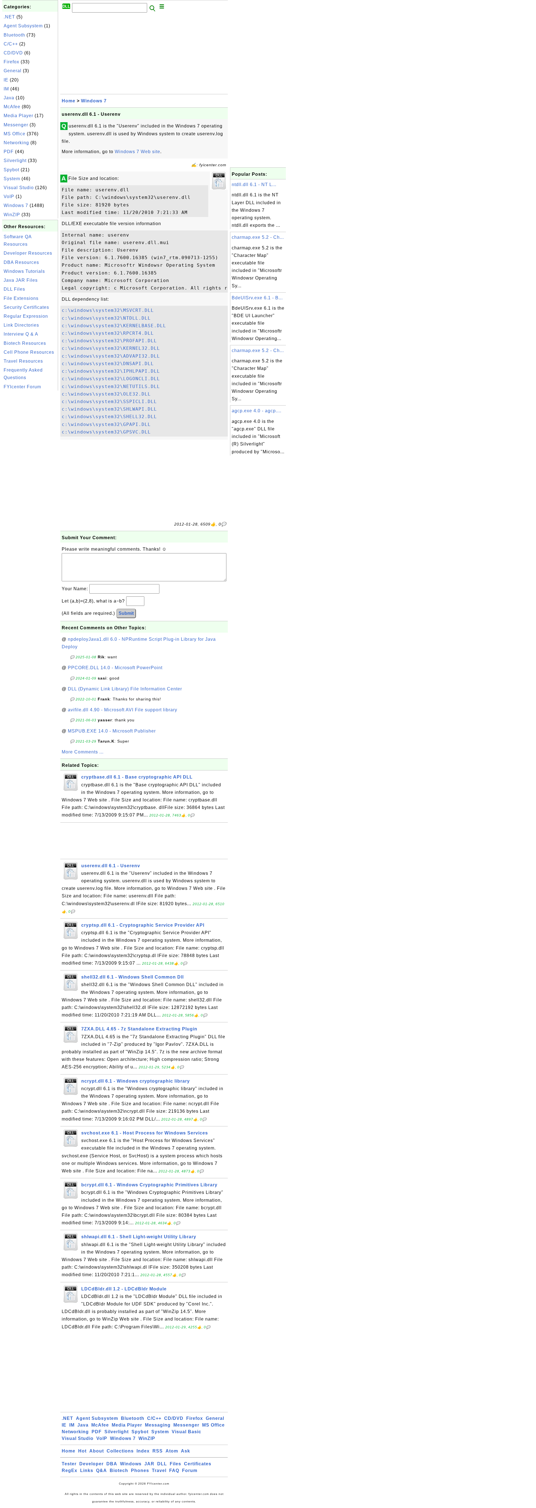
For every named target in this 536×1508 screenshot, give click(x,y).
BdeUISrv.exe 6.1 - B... (257, 297)
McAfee (12, 106)
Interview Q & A (21, 334)
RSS (157, 1451)
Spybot (11, 169)
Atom (172, 1451)
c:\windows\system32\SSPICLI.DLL (109, 401)
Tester (69, 1463)
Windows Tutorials (24, 271)
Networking (16, 142)
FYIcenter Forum (22, 386)
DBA (111, 1463)
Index (143, 1451)
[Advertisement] (30, 475)
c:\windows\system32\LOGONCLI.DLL (111, 378)
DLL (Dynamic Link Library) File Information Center (125, 688)
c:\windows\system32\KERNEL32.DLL (111, 348)
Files (175, 1463)
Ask (185, 1451)
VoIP (9, 196)
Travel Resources (23, 361)
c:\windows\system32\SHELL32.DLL (109, 416)
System (12, 178)
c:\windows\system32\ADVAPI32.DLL (111, 356)
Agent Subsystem (23, 25)
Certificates (197, 1463)
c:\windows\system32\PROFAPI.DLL (109, 340)
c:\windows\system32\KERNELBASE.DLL (114, 325)
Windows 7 (16, 205)
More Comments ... (83, 752)
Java (9, 97)
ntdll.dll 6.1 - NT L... (254, 184)
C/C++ (11, 44)
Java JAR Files (21, 280)
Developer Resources (28, 253)
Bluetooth (14, 35)
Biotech (119, 1470)
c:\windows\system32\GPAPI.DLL (106, 424)
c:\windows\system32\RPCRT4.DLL (108, 333)
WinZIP (12, 214)
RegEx (69, 1470)
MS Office (14, 133)
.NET (9, 17)
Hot (82, 1451)
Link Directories (21, 325)
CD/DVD (13, 52)
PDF (9, 151)
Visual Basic (186, 1431)
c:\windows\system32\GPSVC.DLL (106, 432)
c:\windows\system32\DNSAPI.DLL (108, 363)
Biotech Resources (25, 343)
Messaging (158, 1425)
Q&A (101, 1470)
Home (68, 100)
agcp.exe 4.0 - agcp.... (256, 410)
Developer (91, 1463)
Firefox (11, 61)
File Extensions (21, 298)
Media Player (18, 115)
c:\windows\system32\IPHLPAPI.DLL (111, 371)
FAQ (174, 1470)
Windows (131, 1463)
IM (6, 88)
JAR (149, 1463)
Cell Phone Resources (29, 352)
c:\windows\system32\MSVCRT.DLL (108, 310)
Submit (126, 613)
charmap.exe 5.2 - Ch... (258, 237)
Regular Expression (26, 316)
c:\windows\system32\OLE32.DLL (106, 394)
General (12, 70)
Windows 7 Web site (137, 151)
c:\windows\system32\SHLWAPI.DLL (109, 409)
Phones (140, 1470)
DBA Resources (21, 262)
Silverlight (15, 160)
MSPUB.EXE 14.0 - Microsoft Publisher (112, 731)
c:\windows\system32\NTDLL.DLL (106, 318)
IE (6, 80)
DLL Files (14, 289)
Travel (159, 1470)
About (96, 1451)
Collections (120, 1451)
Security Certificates (26, 307)
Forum (189, 1470)
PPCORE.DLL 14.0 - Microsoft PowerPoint (115, 667)
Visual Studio (19, 187)
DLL (162, 1463)
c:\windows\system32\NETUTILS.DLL (111, 386)
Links (86, 1470)
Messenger (16, 124)
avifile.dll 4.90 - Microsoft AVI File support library (122, 709)
